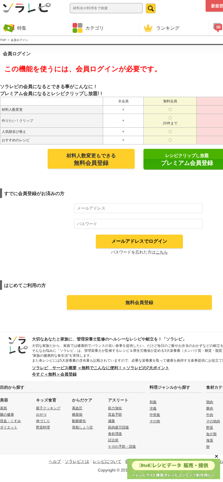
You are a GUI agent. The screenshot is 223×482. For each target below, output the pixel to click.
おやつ (41, 415)
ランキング (167, 28)
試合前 (113, 440)
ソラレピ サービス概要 (54, 367)
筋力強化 (115, 408)
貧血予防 (115, 415)
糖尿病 (77, 415)
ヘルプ (55, 461)
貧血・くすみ (10, 421)
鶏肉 (209, 402)
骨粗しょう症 (82, 427)
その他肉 (213, 421)
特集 (21, 28)
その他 (155, 421)
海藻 (209, 440)
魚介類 (211, 434)
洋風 (153, 408)
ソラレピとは (77, 461)
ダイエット (8, 427)
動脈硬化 (79, 421)
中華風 (155, 415)
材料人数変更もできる (91, 159)
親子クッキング (48, 408)
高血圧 (77, 408)
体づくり (43, 421)
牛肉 (209, 415)
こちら (162, 252)
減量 (111, 421)
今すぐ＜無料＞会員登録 (54, 374)
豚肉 (209, 408)
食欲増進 (115, 434)
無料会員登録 (139, 302)
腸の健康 (7, 415)
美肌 (3, 408)
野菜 (209, 428)
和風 (153, 402)
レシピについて (107, 461)
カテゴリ (94, 28)
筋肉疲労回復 (118, 427)
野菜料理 (43, 427)
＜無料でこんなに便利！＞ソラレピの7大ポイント (123, 367)
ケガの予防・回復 (122, 446)
